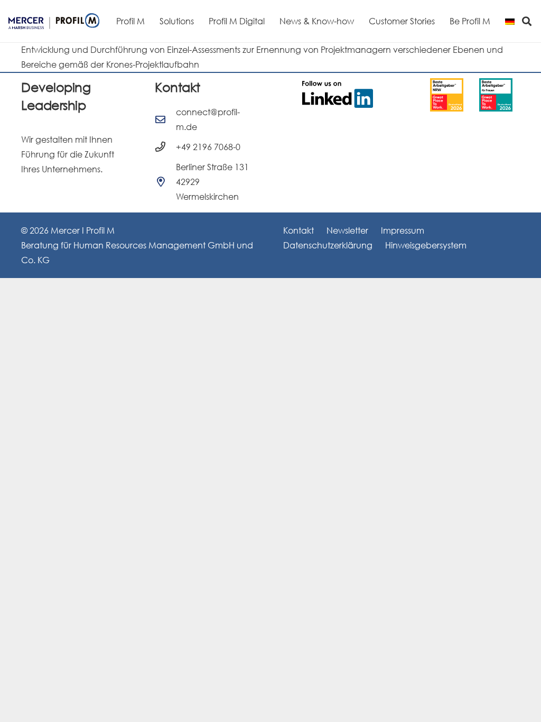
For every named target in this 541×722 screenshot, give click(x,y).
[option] (446, 95)
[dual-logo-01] (53, 21)
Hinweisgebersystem (426, 245)
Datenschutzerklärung (327, 245)
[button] (526, 21)
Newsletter (347, 230)
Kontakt (298, 230)
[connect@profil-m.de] (165, 119)
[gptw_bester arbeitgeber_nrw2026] (446, 95)
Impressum (402, 230)
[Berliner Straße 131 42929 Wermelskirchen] (165, 182)
